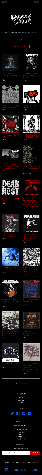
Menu (6, 2)
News (21, 403)
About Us (21, 400)
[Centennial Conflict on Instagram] (24, 414)
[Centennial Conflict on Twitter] (12, 414)
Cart (38, 2)
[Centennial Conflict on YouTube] (30, 414)
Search (21, 397)
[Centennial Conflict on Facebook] (18, 414)
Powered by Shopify (32, 462)
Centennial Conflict (20, 462)
